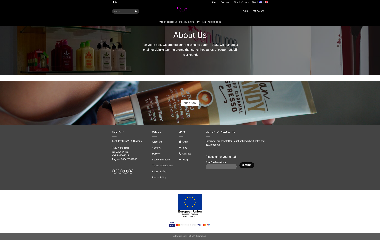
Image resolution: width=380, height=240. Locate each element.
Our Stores (225, 2)
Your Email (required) (216, 162)
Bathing (201, 22)
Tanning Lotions (168, 22)
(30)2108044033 (121, 151)
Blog (236, 2)
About (214, 2)
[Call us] (130, 171)
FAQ (254, 2)
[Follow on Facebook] (113, 2)
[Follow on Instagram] (116, 2)
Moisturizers (186, 22)
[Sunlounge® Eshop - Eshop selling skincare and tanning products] (190, 11)
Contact (245, 2)
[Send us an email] (125, 171)
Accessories (214, 22)
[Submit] (136, 11)
